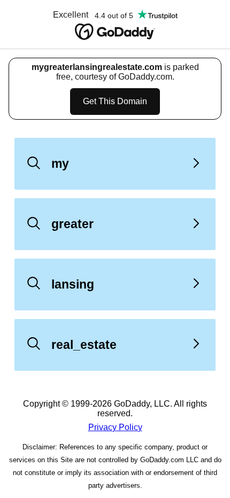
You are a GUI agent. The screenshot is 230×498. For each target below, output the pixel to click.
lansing (72, 284)
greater (72, 224)
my (60, 163)
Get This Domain (115, 101)
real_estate (84, 345)
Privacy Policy (115, 427)
